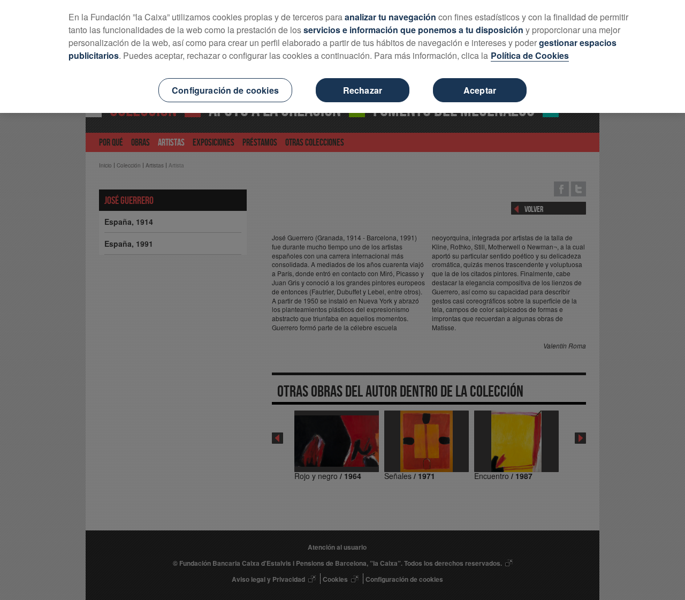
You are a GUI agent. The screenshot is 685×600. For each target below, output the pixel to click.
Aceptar (479, 90)
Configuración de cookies (225, 90)
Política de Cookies (530, 55)
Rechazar (362, 90)
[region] (342, 56)
